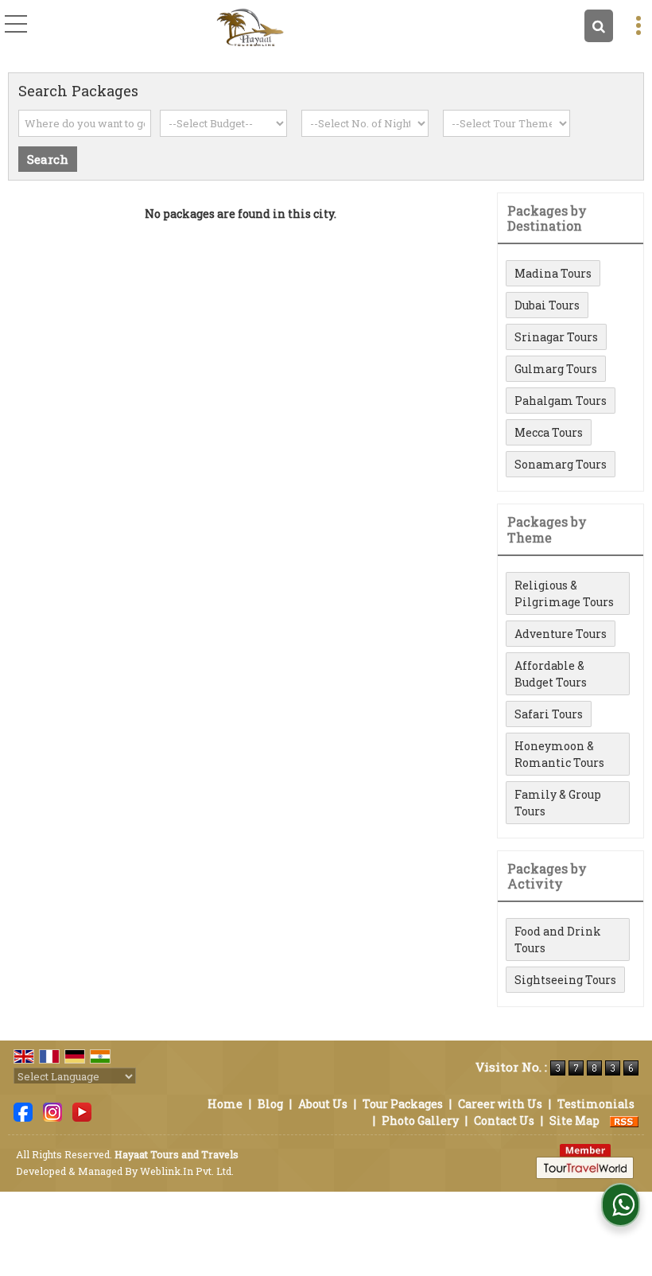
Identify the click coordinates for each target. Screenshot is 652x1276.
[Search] (598, 26)
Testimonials (596, 1103)
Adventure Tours (560, 633)
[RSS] (624, 1120)
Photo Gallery (420, 1120)
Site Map (574, 1120)
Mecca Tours (548, 432)
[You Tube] (81, 1110)
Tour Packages (403, 1103)
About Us (322, 1103)
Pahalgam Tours (560, 400)
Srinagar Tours (556, 336)
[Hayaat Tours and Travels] (250, 28)
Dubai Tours (547, 305)
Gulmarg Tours (555, 368)
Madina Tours (553, 273)
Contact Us (504, 1120)
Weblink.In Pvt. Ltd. (187, 1171)
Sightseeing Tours (565, 979)
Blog (270, 1103)
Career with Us (500, 1103)
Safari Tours (548, 714)
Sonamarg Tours (560, 464)
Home (225, 1103)
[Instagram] (52, 1110)
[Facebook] (23, 1110)
